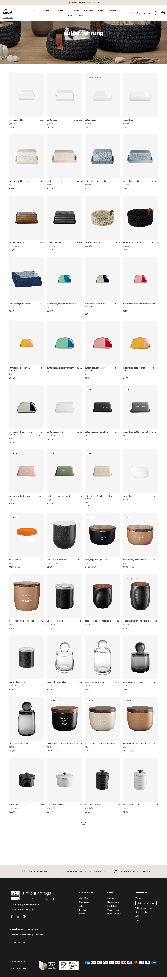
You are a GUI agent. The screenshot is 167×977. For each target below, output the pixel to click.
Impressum (140, 920)
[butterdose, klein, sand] (26, 156)
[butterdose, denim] (140, 156)
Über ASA (83, 898)
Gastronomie (113, 910)
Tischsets (112, 11)
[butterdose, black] (64, 218)
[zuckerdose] (140, 471)
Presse (82, 914)
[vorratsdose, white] (64, 780)
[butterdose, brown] (26, 218)
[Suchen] (156, 13)
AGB (137, 916)
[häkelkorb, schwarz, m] (140, 218)
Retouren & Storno (146, 903)
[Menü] (77, 962)
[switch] (72, 967)
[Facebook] (11, 916)
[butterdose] (64, 95)
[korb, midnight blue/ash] (26, 279)
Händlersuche (113, 902)
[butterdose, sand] (64, 156)
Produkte (47, 11)
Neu (36, 11)
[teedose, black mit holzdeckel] (102, 596)
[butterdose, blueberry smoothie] (64, 279)
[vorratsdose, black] (64, 596)
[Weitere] (83, 822)
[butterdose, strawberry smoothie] (140, 279)
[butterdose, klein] (26, 95)
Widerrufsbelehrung (144, 908)
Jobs (81, 906)
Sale (81, 15)
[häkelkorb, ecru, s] (102, 218)
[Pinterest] (24, 916)
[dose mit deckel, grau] (140, 657)
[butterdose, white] (64, 407)
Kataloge (83, 910)
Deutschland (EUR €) (18, 962)
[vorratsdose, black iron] (64, 535)
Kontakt (111, 898)
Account (147, 13)
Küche (100, 11)
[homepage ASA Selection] (14, 13)
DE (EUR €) (133, 13)
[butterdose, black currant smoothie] (102, 279)
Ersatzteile (112, 906)
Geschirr (59, 11)
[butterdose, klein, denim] (102, 156)
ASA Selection (22, 969)
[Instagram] (18, 916)
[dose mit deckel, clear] (64, 657)
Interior (71, 15)
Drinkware (88, 11)
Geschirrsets (73, 11)
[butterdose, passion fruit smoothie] (26, 343)
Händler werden (114, 914)
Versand (139, 898)
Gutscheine (84, 902)
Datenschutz (141, 912)
